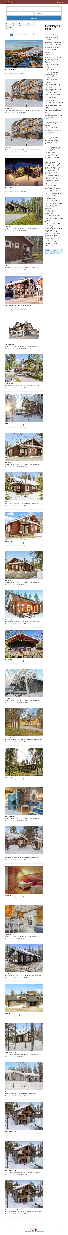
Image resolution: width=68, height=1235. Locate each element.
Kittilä (16, 73)
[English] (62, 2)
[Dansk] (59, 2)
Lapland (12, 73)
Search (34, 18)
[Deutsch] (57, 2)
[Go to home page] (10, 2)
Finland (7, 73)
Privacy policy (40, 1231)
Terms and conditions (30, 1231)
